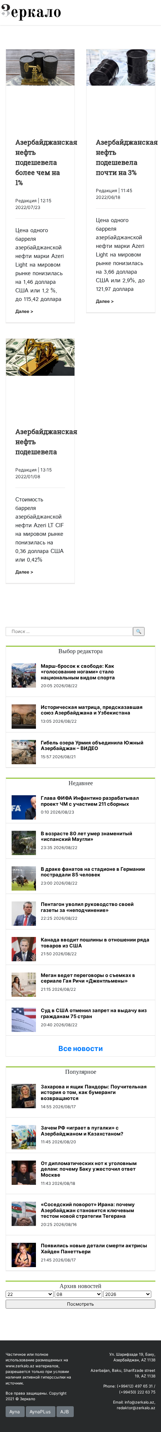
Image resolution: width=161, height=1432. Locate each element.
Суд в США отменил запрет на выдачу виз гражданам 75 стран (94, 1013)
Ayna (14, 1411)
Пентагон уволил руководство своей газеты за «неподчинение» (87, 907)
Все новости (80, 1048)
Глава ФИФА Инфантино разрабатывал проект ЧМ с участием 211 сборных (90, 801)
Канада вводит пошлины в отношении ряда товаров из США (95, 943)
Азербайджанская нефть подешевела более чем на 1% (46, 162)
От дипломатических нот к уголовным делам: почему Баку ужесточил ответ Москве (89, 1169)
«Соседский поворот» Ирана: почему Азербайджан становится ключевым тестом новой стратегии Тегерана (88, 1210)
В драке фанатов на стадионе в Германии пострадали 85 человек (93, 872)
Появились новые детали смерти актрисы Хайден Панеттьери (94, 1248)
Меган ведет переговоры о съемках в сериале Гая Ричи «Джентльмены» (88, 978)
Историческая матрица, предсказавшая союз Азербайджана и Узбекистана (92, 710)
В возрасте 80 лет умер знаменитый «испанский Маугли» (86, 836)
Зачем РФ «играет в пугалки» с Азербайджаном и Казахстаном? (82, 1131)
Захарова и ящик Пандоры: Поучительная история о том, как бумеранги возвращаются (94, 1092)
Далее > (24, 311)
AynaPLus (40, 1411)
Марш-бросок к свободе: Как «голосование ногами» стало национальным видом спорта (78, 671)
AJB (64, 1411)
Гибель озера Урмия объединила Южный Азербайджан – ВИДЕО (92, 746)
